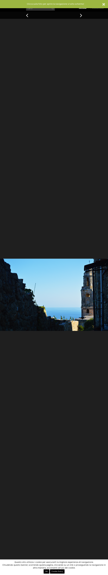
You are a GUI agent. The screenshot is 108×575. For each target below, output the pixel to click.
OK (46, 571)
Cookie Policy (57, 571)
